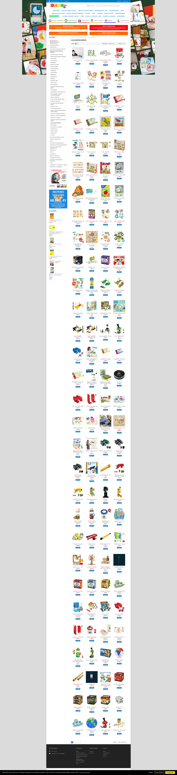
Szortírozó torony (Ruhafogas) (92, 60)
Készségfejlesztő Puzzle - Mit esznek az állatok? (78, 222)
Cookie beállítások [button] (159, 772)
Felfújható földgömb (119, 660)
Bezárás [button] (151, 772)
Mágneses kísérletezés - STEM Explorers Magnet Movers (78, 452)
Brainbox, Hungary (105, 707)
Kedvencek (105, 754)
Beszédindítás (121, 16)
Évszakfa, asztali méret (92, 566)
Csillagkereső (91, 684)
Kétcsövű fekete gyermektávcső (78, 476)
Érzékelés (87, 13)
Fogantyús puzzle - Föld (119, 521)
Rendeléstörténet (106, 753)
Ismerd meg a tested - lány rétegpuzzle (105, 637)
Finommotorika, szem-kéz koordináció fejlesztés (56, 94)
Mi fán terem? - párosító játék (119, 174)
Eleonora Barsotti (92, 244)
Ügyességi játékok (55, 68)
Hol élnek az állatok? (119, 244)
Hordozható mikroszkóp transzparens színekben (119, 476)
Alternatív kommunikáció (58, 13)
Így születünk (91, 245)
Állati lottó (78, 106)
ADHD (122, 10)
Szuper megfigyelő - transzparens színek (92, 337)
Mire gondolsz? (58, 261)
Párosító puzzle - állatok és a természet (92, 175)
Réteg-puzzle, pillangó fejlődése (105, 129)
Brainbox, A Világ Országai (78, 730)
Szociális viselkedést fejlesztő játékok (57, 104)
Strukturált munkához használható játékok (58, 120)
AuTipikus (51, 277)
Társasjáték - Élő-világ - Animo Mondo (119, 314)
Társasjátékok (54, 89)
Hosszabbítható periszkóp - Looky (105, 476)
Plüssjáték (53, 78)
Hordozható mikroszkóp (78, 499)
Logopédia (100, 13)
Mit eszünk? (105, 176)
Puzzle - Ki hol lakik (105, 151)
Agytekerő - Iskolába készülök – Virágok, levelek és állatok (92, 291)
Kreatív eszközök (108, 13)
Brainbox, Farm (119, 707)
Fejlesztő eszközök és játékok (85, 10)
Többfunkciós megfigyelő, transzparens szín (105, 291)
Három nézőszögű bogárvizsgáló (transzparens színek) (78, 661)
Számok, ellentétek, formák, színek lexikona (105, 106)
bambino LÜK (54, 132)
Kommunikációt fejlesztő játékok (58, 99)
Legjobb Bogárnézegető (91, 637)
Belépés (119, 1)
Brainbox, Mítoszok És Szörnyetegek (91, 708)
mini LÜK (53, 134)
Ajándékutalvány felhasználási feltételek (80, 760)
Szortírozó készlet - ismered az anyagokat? (105, 61)
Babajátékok (53, 62)
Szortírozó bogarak (119, 60)
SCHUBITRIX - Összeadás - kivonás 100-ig (78, 382)
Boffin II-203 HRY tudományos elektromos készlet (119, 268)
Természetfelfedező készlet (105, 313)
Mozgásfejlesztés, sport (101, 10)
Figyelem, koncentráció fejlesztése (58, 115)
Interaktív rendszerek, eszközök (70, 16)
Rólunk (77, 751)
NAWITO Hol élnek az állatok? (119, 406)
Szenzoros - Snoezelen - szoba (93, 16)
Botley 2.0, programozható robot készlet (78, 615)
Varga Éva (51, 230)
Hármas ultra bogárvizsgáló (91, 660)
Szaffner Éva (59, 219)
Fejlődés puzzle (92, 267)
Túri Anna (56, 275)
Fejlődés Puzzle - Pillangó (119, 544)
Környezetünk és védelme (56, 126)
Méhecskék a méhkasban (78, 198)
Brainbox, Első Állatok (105, 267)
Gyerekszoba (53, 124)
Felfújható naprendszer (77, 544)
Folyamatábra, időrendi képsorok (58, 91)
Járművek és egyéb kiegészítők (58, 145)
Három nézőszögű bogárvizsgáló (78, 521)
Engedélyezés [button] (170, 772)
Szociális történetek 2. (53, 257)
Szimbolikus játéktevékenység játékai (57, 87)
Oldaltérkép (92, 753)
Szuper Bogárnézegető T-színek (119, 337)
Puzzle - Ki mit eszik (92, 151)
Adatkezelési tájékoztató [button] (84, 772)
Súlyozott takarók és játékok (57, 54)
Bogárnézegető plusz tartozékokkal (92, 615)
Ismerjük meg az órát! (78, 60)
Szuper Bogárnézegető (105, 730)
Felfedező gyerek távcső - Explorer (105, 544)
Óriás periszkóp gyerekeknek (92, 406)
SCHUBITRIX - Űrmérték (105, 359)
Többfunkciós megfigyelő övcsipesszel (119, 291)
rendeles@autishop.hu (55, 1)
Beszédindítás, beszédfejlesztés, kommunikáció (55, 42)
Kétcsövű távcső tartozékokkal (119, 451)
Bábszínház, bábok (55, 64)
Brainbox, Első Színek (77, 591)
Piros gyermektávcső (119, 614)
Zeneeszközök (54, 60)
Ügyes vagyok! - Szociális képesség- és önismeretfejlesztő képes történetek (56, 233)
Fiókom (104, 751)
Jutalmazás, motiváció (55, 117)
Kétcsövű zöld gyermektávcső (105, 450)
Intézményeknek (54, 16)
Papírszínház (53, 58)
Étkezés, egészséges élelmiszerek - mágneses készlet (105, 568)
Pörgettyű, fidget (54, 80)
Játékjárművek (54, 76)
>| (80, 742)
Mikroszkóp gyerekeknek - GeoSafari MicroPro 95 (105, 428)
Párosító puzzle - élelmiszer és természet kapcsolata (78, 175)
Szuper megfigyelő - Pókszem (105, 336)
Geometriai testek (105, 614)
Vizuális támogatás (114, 10)
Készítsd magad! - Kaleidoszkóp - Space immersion (91, 476)
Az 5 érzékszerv (119, 83)
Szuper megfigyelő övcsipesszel (78, 337)
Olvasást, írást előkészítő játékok (58, 113)
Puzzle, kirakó (54, 82)
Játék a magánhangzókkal (119, 221)
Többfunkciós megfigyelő (78, 313)
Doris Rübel (105, 174)
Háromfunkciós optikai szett (119, 499)
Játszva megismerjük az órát (92, 221)
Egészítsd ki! (91, 83)
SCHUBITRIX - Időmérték (78, 129)
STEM (82, 16)
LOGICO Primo (54, 128)
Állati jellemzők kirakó (91, 106)
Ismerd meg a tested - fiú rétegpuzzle (119, 637)
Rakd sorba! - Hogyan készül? (78, 151)
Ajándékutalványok (120, 13)
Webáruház (73, 37)
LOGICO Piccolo (54, 130)
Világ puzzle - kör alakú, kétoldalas (92, 731)
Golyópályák (53, 70)
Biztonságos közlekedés (78, 290)
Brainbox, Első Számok (91, 591)
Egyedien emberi (52, 246)
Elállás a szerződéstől (80, 762)
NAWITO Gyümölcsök (77, 427)
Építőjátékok (53, 74)
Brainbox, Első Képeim (105, 591)
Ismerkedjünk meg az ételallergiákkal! (78, 244)
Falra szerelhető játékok (56, 108)
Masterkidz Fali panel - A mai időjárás (119, 428)
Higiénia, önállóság (55, 97)
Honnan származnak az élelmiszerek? (105, 244)
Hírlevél (104, 756)
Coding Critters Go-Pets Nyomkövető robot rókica (105, 685)
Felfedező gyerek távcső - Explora (78, 685)
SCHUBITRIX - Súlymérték (119, 359)
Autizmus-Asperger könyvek (68, 10)
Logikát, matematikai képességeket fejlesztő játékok (58, 111)
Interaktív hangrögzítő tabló (77, 83)
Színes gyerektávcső (78, 359)
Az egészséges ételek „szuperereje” (105, 84)
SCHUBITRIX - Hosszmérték (92, 129)
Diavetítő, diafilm (54, 66)
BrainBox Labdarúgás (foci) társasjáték (119, 592)
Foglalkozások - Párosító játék (119, 730)
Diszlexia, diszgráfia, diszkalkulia (75, 13)
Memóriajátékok (54, 84)
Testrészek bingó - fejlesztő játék (91, 314)
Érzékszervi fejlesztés (55, 101)
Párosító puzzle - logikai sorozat (119, 152)
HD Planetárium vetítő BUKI (78, 267)
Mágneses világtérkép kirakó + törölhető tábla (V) (92, 199)
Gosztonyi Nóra (52, 219)
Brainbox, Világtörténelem (119, 684)
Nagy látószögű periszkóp (78, 637)
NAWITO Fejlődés (91, 427)
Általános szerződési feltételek (81, 754)
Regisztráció (125, 1)
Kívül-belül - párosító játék (119, 198)
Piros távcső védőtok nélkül (78, 406)
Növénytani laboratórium (105, 406)
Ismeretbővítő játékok (56, 122)
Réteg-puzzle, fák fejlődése (119, 129)
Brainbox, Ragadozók (78, 707)
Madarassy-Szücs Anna (54, 273)
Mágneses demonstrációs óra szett (92, 451)
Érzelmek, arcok (54, 106)
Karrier (77, 763)
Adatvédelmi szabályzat (80, 753)
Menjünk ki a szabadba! (109, 16)
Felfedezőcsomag (91, 544)
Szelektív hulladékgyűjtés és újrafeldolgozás (91, 359)
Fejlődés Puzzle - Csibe (78, 566)
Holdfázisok (105, 499)
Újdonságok (56, 10)
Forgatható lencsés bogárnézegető (105, 521)
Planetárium (119, 382)
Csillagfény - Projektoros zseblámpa (119, 567)
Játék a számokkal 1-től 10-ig (105, 221)
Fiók (61, 1)
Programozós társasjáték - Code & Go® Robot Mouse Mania (105, 383)
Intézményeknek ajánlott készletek (58, 56)
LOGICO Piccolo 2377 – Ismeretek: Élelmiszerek (105, 199)
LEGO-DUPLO (54, 72)
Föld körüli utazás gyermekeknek (105, 660)
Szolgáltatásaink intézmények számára (81, 757)
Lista (75, 43)
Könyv (93, 13)
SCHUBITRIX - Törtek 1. (119, 106)
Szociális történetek (52, 221)
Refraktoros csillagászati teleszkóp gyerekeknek (92, 382)
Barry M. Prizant (52, 244)
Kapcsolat (62, 753)
